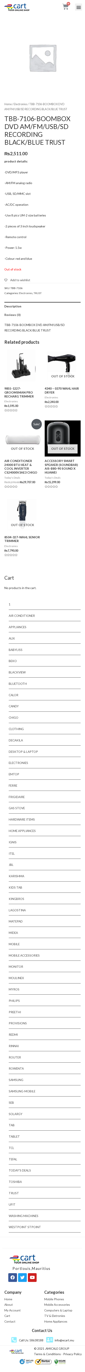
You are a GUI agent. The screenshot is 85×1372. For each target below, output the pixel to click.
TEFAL (13, 1159)
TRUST (38, 293)
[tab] (42, 306)
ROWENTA (16, 1068)
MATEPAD (16, 921)
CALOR (13, 695)
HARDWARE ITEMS (22, 819)
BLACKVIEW (17, 672)
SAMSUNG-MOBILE (22, 1091)
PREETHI (15, 1012)
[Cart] (65, 6)
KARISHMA (16, 876)
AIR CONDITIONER (22, 615)
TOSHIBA (15, 1182)
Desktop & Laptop (23, 751)
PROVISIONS (18, 1023)
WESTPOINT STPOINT (25, 1227)
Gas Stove (17, 808)
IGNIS (13, 842)
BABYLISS (15, 650)
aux (12, 638)
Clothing (16, 729)
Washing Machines (23, 1216)
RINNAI (14, 1046)
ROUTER (15, 1057)
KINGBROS (16, 899)
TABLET (14, 1136)
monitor (16, 966)
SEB (11, 1102)
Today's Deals (20, 1170)
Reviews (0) (12, 315)
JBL (11, 864)
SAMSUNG (16, 1080)
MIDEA (13, 932)
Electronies (20, 104)
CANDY (14, 706)
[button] (78, 7)
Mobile (14, 944)
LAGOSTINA (17, 910)
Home (8, 104)
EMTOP (14, 774)
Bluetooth (18, 683)
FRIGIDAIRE (17, 797)
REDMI (13, 1034)
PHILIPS (14, 1000)
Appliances (17, 627)
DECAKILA (16, 740)
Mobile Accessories (24, 955)
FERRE (13, 785)
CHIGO (13, 717)
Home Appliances (22, 831)
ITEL (12, 853)
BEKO (13, 661)
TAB (12, 1125)
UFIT (12, 1204)
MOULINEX (16, 978)
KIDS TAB (15, 887)
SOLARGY (15, 1114)
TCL (11, 1148)
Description (12, 306)
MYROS (14, 989)
